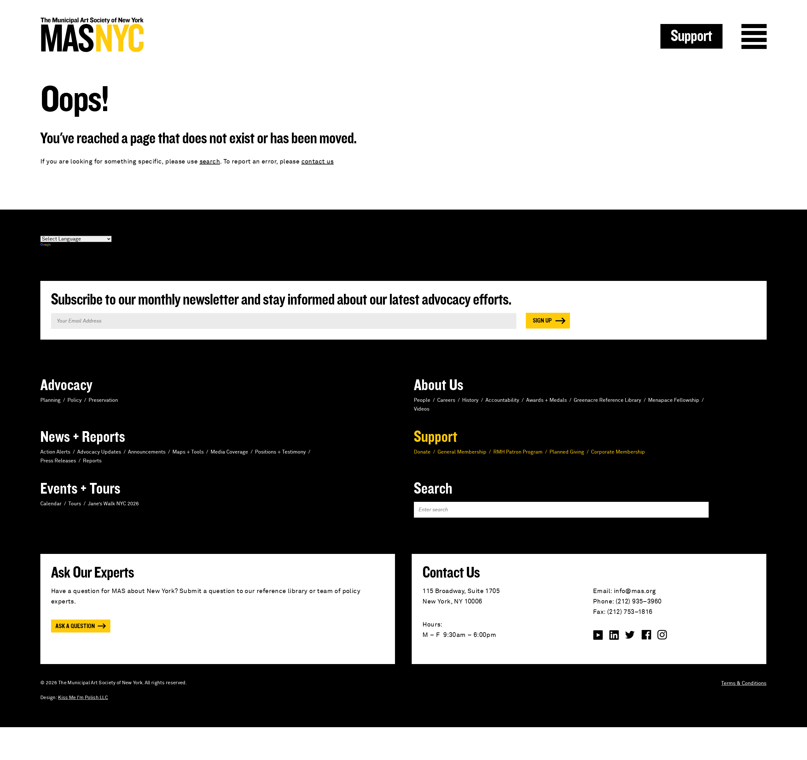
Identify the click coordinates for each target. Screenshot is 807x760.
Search (433, 489)
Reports (92, 460)
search (210, 161)
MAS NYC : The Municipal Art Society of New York (222, 34)
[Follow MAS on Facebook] (646, 635)
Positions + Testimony (280, 451)
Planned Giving (566, 451)
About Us (438, 385)
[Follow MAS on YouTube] (598, 635)
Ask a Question (75, 626)
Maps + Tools (188, 451)
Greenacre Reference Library (607, 400)
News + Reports (82, 437)
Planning (50, 400)
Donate (422, 451)
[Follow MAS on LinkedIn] (614, 635)
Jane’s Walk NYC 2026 (113, 503)
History (470, 400)
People (422, 400)
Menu (754, 36)
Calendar (50, 503)
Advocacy (66, 385)
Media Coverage (229, 451)
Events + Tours (80, 489)
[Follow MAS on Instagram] (662, 635)
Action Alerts (55, 451)
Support (691, 36)
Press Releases (58, 460)
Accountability (502, 400)
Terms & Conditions (743, 683)
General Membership (462, 451)
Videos (421, 409)
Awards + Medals (546, 400)
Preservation (103, 400)
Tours (74, 503)
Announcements (146, 451)
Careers (446, 400)
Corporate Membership (618, 451)
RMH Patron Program (518, 451)
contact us (317, 161)
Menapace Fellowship (673, 400)
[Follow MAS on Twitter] (630, 635)
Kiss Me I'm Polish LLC (83, 697)
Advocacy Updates (99, 451)
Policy (74, 400)
